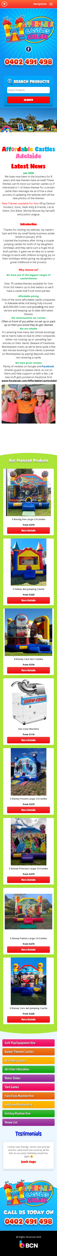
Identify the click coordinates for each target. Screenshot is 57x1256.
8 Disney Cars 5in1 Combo (28, 659)
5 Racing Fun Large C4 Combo (28, 519)
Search (28, 100)
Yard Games (12, 1087)
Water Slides (12, 1078)
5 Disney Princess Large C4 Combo (28, 868)
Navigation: (40, 3)
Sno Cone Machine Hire (18, 1104)
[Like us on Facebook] (28, 49)
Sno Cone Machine (28, 728)
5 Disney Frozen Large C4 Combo (28, 798)
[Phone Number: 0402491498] (28, 63)
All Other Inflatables (17, 1069)
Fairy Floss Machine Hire (19, 1096)
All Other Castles (15, 1060)
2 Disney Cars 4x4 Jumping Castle (28, 1008)
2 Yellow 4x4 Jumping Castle (28, 589)
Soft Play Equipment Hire (20, 1043)
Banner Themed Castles (19, 1052)
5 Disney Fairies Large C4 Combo (28, 938)
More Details (28, 530)
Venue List (11, 1122)
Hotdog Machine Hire (18, 1113)
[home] (4, 4)
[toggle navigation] (51, 4)
